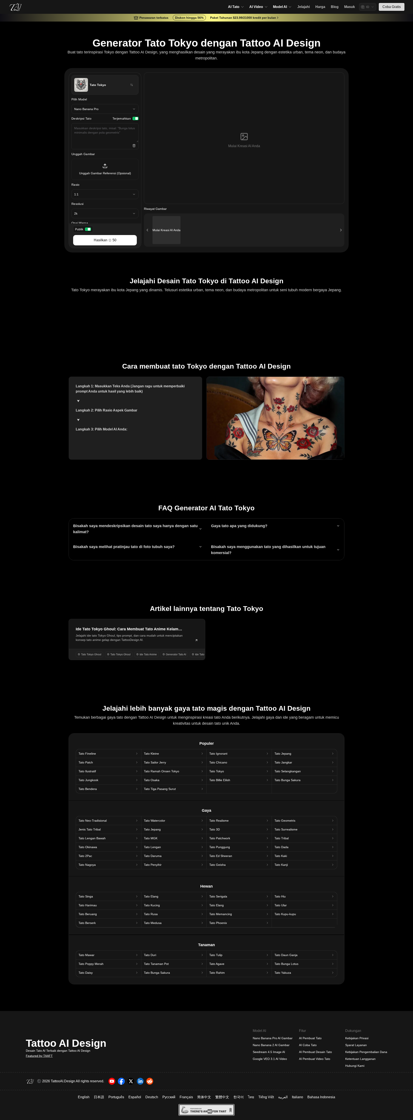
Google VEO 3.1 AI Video (270, 1059)
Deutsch (151, 1097)
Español (134, 1097)
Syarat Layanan (356, 1045)
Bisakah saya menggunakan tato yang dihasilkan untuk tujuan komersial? (268, 550)
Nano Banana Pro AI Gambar (273, 1038)
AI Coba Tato (308, 1045)
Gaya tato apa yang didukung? (239, 526)
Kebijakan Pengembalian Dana (366, 1052)
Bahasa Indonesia (321, 1097)
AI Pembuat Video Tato (314, 1059)
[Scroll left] (147, 230)
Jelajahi (303, 7)
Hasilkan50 (105, 240)
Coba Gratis (391, 7)
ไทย (251, 1097)
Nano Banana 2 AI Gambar (271, 1045)
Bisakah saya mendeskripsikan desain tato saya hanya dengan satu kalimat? (135, 529)
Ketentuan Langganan (360, 1059)
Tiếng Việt (266, 1097)
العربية (283, 1097)
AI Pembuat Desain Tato (315, 1052)
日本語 (99, 1097)
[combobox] (367, 7)
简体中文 (204, 1097)
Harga (320, 7)
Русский (168, 1097)
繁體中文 (222, 1097)
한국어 (238, 1097)
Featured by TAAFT (39, 1056)
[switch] (136, 118)
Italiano (297, 1097)
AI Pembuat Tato (310, 1038)
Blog (335, 7)
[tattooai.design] (15, 7)
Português (116, 1097)
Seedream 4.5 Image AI (269, 1052)
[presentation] (105, 169)
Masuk (349, 7)
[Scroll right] (340, 230)
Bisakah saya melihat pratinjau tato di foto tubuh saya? (124, 547)
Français (186, 1097)
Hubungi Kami (354, 1065)
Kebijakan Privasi (356, 1038)
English (83, 1097)
